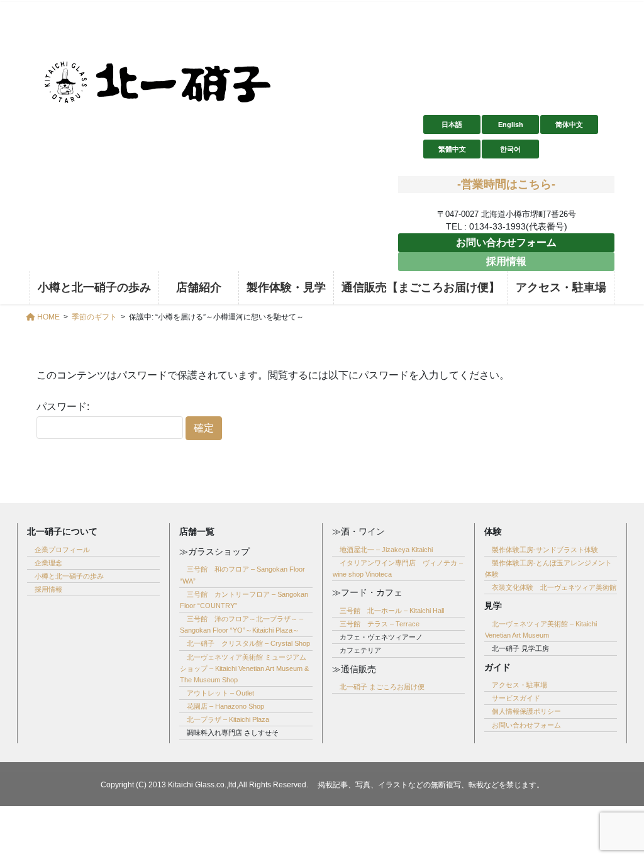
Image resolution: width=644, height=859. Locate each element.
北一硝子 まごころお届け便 (382, 686)
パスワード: (62, 406)
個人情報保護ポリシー (526, 711)
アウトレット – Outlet (220, 693)
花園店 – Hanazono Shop (225, 706)
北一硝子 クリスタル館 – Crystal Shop (248, 643)
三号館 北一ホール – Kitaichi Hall (392, 610)
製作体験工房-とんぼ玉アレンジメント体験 (548, 568)
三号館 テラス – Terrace (379, 624)
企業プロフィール (62, 549)
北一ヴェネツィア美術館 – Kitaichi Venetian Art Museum (541, 629)
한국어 (510, 149)
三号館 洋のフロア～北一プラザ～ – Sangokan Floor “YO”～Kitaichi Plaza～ (241, 624)
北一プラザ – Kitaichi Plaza (228, 719)
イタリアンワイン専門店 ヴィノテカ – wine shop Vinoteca (398, 568)
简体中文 (569, 124)
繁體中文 (452, 149)
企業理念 (48, 563)
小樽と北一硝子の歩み (69, 576)
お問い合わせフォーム (506, 242)
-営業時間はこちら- (506, 184)
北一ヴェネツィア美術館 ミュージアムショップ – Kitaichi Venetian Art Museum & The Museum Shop (244, 668)
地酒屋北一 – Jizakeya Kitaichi (386, 549)
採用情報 (506, 261)
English (510, 124)
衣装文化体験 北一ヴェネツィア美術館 (554, 587)
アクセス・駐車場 (519, 685)
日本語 (451, 124)
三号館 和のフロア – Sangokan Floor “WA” (242, 574)
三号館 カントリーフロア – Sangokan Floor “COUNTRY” (244, 599)
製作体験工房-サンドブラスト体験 (545, 549)
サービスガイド (516, 698)
